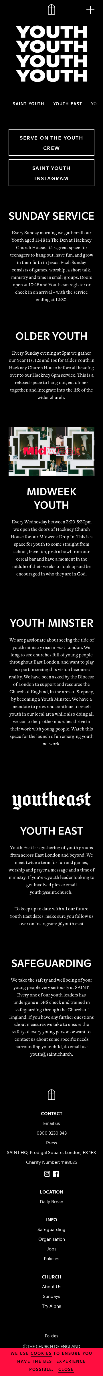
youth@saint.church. (51, 892)
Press (51, 1142)
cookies (41, 1353)
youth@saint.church (51, 1054)
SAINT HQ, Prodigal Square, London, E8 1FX (51, 1152)
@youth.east (71, 923)
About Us (51, 1286)
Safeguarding (51, 1229)
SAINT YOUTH (29, 103)
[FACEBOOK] (56, 1174)
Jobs (51, 1248)
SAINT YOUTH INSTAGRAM (51, 172)
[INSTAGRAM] (47, 1174)
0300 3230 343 (52, 1132)
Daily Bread (52, 1201)
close (66, 1369)
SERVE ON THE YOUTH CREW (51, 142)
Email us (51, 1123)
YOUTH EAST (67, 103)
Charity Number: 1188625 (51, 1162)
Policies (51, 1258)
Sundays (51, 1296)
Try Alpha (51, 1305)
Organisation (51, 1239)
